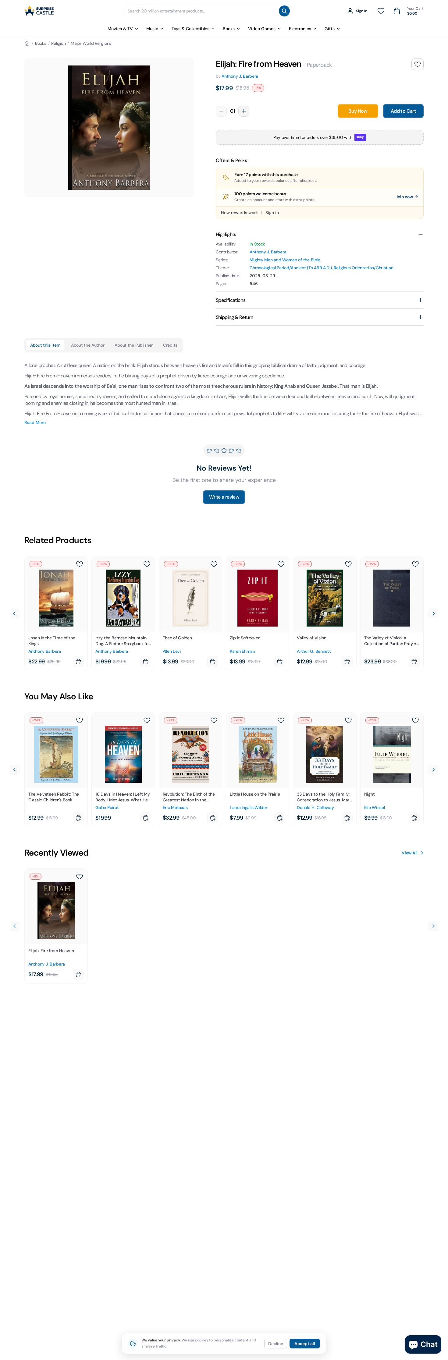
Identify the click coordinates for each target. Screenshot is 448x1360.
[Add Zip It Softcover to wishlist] (281, 564)
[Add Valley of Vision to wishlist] (348, 564)
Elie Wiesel (374, 807)
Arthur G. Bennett (314, 651)
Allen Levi (172, 651)
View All (410, 853)
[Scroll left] (15, 613)
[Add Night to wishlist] (415, 720)
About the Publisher (134, 345)
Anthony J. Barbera (240, 76)
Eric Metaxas (175, 807)
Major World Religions (91, 43)
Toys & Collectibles (190, 28)
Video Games (262, 28)
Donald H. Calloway (315, 807)
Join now (404, 197)
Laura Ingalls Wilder (248, 807)
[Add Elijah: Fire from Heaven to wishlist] (417, 64)
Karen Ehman (242, 651)
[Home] (27, 43)
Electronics (300, 28)
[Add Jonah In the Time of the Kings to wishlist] (79, 564)
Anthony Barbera (44, 651)
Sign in (272, 212)
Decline (275, 1343)
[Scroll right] (433, 613)
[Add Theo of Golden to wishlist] (214, 564)
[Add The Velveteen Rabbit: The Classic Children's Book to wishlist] (79, 720)
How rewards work (239, 212)
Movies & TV (120, 28)
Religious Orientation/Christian (363, 267)
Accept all (304, 1343)
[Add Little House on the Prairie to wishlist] (281, 720)
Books (229, 28)
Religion (58, 43)
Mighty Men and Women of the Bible (285, 260)
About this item (45, 345)
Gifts (330, 28)
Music (152, 28)
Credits (170, 345)
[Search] (284, 10)
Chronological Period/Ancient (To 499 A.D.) (291, 267)
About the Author (88, 345)
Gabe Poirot (107, 807)
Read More (35, 422)
